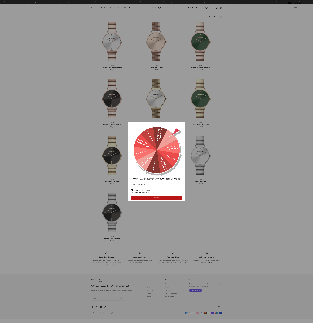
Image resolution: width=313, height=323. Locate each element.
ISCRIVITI (156, 198)
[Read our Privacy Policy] (181, 193)
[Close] (183, 124)
